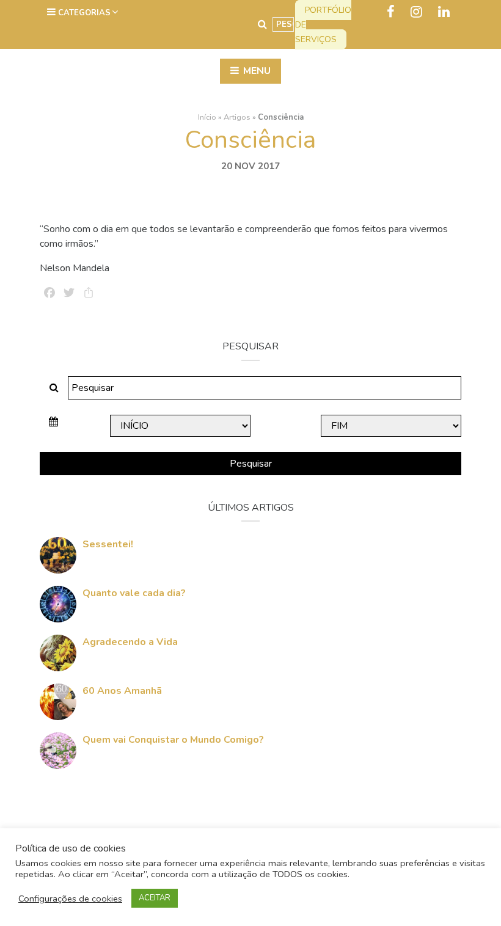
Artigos (237, 117)
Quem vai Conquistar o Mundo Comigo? (173, 739)
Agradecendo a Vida (130, 642)
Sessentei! (107, 544)
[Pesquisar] (262, 24)
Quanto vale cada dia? (134, 593)
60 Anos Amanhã (122, 691)
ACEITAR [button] (154, 897)
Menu (256, 71)
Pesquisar (251, 463)
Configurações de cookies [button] (70, 898)
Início (207, 117)
